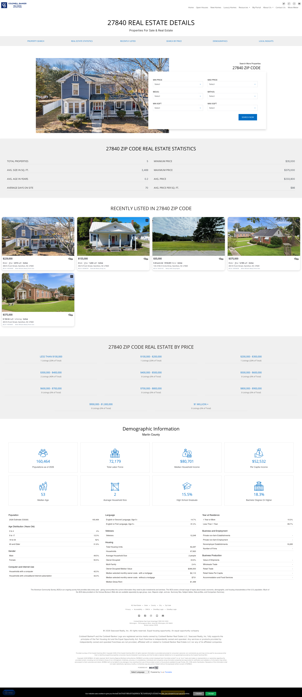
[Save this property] (71, 220)
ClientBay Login (158, 609)
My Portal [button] (256, 7)
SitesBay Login (172, 609)
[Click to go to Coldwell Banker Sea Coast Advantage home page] (13, 4)
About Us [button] (267, 7)
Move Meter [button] (293, 7)
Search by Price (174, 41)
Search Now (248, 117)
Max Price (212, 79)
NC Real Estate (136, 605)
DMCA (147, 609)
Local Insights (266, 41)
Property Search (35, 41)
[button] (301, 7)
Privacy (128, 609)
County (153, 605)
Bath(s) (211, 91)
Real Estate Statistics (82, 41)
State (146, 605)
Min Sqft (157, 103)
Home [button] (191, 7)
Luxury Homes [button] (230, 7)
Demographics (220, 41)
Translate (168, 672)
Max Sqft (212, 103)
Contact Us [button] (280, 7)
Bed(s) (156, 91)
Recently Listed (128, 41)
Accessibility (138, 609)
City (160, 605)
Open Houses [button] (202, 7)
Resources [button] (244, 7)
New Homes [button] (215, 7)
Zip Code (168, 605)
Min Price (157, 79)
